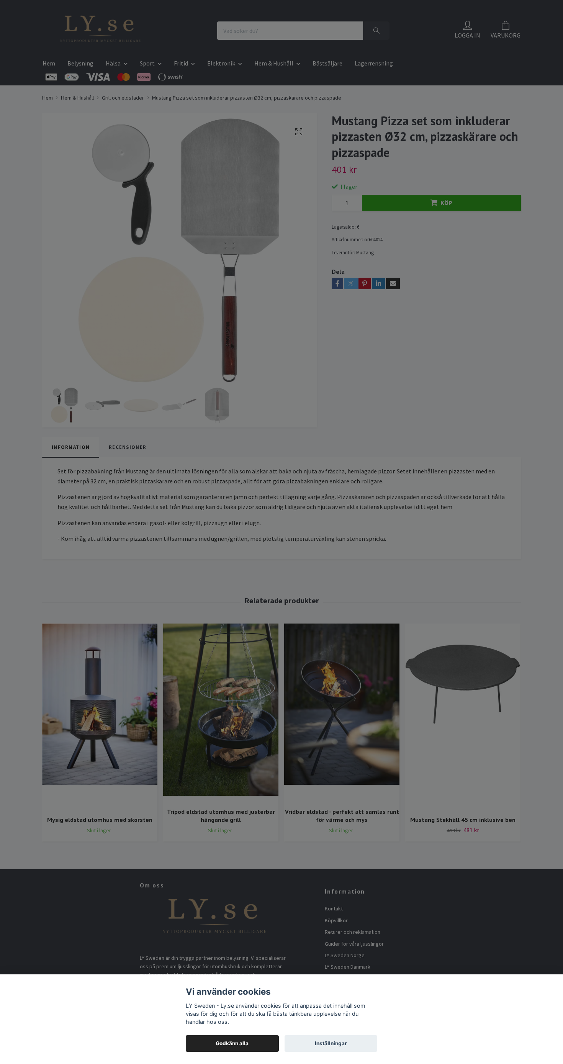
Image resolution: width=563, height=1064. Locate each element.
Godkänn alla (232, 1043)
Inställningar (331, 1043)
